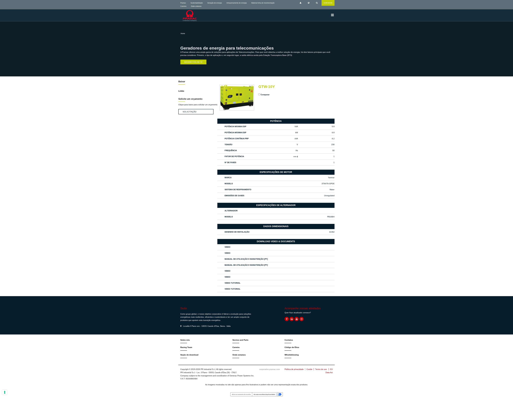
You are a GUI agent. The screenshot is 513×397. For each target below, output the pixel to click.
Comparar (265, 95)
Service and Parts (240, 340)
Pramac (183, 3)
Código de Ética (292, 347)
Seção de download (189, 355)
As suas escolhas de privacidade (264, 394)
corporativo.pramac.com (269, 369)
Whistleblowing (292, 355)
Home (183, 33)
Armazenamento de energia (236, 3)
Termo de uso (321, 369)
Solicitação (190, 112)
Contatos (289, 340)
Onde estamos (196, 6)
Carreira (183, 6)
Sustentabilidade (197, 3)
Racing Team (186, 347)
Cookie (309, 369)
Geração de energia (214, 3)
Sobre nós (185, 340)
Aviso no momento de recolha (241, 394)
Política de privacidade (294, 369)
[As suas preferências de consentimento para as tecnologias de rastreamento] (4, 392)
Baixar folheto (193, 62)
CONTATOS (328, 3)
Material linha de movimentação (263, 3)
